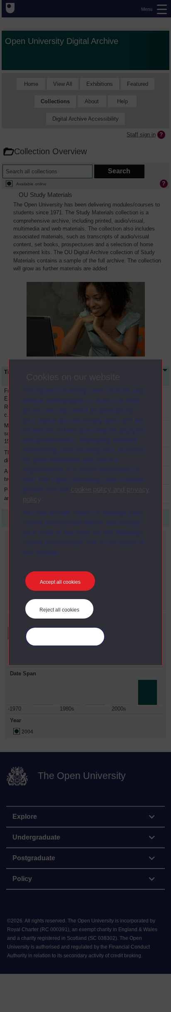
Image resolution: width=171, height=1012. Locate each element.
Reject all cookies (59, 610)
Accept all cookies (60, 582)
